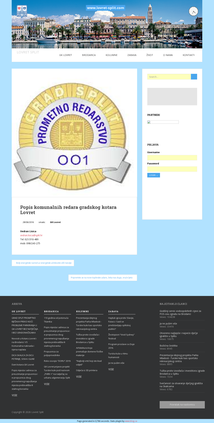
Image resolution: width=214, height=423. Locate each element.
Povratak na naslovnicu (182, 404)
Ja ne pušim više (116, 362)
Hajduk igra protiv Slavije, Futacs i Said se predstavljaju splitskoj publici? (121, 323)
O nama (168, 55)
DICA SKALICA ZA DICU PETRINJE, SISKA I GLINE (23, 357)
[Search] (194, 77)
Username (153, 152)
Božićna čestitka (168, 345)
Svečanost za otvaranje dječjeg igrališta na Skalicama (181, 385)
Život (149, 55)
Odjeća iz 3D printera (86, 370)
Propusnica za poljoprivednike (52, 353)
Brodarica (89, 55)
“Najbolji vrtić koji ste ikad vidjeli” (89, 362)
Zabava (131, 55)
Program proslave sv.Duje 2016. (121, 346)
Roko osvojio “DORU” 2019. (57, 360)
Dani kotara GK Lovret (23, 364)
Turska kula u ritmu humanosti (118, 355)
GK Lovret (65, 55)
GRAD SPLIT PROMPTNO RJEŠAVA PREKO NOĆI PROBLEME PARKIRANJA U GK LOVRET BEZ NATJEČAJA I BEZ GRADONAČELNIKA (25, 325)
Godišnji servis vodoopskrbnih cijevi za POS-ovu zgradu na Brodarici (180, 312)
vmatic (42, 222)
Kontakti (189, 55)
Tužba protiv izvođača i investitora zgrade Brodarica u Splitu (87, 338)
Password (153, 163)
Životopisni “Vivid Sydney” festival (121, 336)
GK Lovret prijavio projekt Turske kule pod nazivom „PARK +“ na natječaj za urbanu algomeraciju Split (57, 372)
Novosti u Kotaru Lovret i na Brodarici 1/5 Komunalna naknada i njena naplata (24, 344)
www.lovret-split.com (105, 8)
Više (14, 395)
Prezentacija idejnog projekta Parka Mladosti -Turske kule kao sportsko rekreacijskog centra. (89, 323)
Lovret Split (28, 52)
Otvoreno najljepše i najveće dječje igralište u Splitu (179, 334)
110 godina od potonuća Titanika (56, 319)
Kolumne (111, 55)
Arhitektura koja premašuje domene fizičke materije (89, 351)
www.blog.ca (131, 421)
